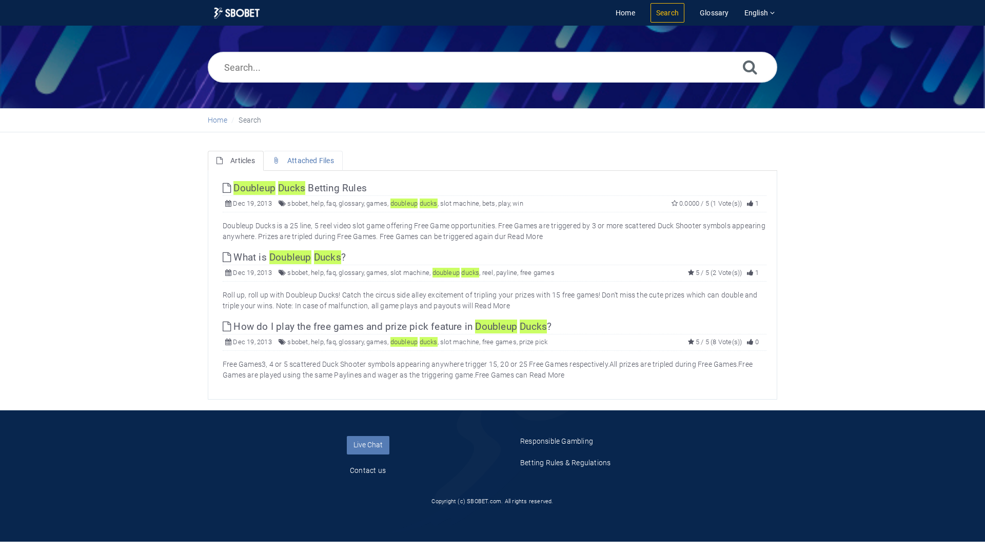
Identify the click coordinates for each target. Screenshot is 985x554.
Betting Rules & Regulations (565, 463)
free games (537, 272)
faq (331, 203)
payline (506, 272)
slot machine (459, 203)
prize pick (533, 342)
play (504, 203)
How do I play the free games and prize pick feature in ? (391, 326)
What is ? (288, 257)
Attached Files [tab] (310, 160)
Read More (525, 236)
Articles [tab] (242, 160)
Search (250, 120)
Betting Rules (300, 188)
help (317, 203)
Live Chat (368, 445)
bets (489, 203)
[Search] (750, 67)
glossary (351, 203)
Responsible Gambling (556, 441)
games (376, 203)
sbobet (297, 203)
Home (217, 120)
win (518, 203)
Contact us (368, 470)
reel (488, 272)
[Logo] (237, 13)
